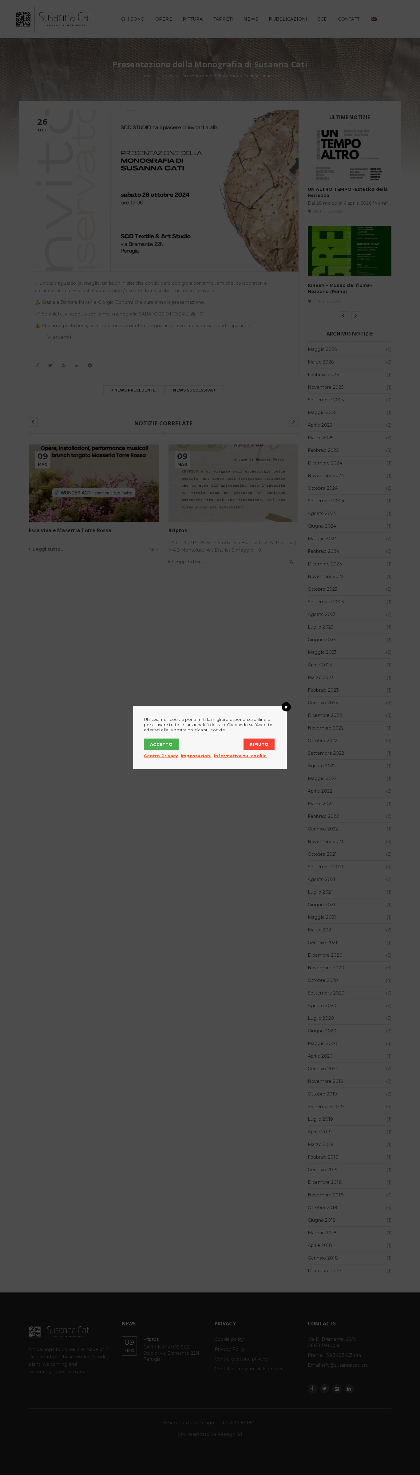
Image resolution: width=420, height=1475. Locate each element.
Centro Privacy (161, 755)
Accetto (161, 744)
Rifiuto (259, 744)
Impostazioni (196, 755)
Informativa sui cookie (240, 755)
